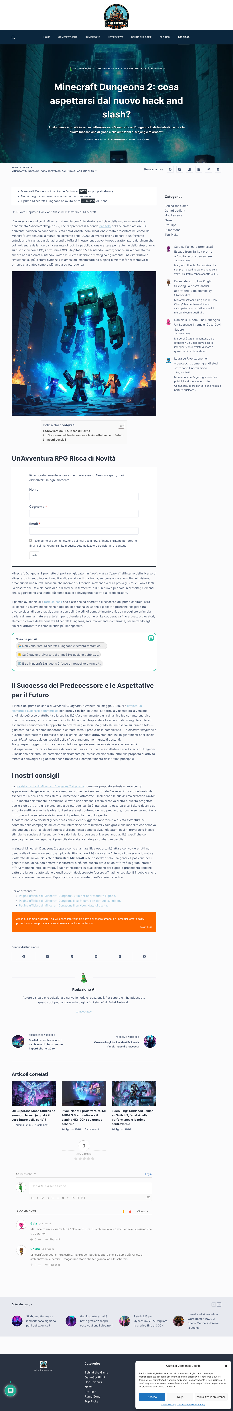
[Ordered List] (52, 1198)
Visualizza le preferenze (211, 1396)
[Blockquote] (63, 1198)
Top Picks (140, 68)
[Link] (73, 1198)
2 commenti (158, 68)
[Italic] (37, 1198)
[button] (226, 1366)
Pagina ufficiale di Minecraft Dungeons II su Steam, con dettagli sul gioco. (70, 900)
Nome (34, 489)
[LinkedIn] (189, 169)
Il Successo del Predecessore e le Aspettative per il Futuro (84, 435)
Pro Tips (170, 225)
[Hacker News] (199, 169)
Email (33, 524)
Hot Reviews (173, 215)
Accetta (152, 1396)
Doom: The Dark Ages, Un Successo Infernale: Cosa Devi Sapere (197, 324)
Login (148, 1173)
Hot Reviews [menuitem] (115, 37)
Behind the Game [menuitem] (141, 37)
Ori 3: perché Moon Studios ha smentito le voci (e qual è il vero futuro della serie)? (33, 1115)
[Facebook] (170, 169)
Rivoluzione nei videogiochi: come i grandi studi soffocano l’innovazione (196, 363)
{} (78, 1197)
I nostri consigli (56, 439)
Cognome (37, 507)
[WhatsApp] (218, 169)
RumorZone (172, 230)
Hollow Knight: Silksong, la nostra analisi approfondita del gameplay (193, 286)
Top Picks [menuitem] (183, 37)
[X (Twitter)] (179, 169)
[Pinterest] (72, 956)
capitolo (105, 226)
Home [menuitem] (47, 37)
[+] (83, 1197)
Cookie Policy (168, 1404)
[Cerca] (13, 37)
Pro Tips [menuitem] (165, 37)
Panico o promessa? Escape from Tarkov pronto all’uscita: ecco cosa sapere (193, 251)
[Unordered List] (57, 1198)
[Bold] (32, 1198)
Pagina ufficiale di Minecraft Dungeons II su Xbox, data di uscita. (63, 905)
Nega (180, 1396)
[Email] (144, 956)
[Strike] (47, 1198)
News (130, 68)
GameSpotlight (175, 211)
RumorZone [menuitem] (93, 37)
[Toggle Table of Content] (119, 426)
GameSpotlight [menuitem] (67, 37)
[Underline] (42, 1198)
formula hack (53, 602)
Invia (34, 555)
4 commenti (42, 1124)
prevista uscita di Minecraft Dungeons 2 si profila (50, 786)
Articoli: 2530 (84, 1011)
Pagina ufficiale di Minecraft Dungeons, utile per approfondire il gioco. (67, 896)
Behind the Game (176, 206)
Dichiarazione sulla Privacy (191, 1404)
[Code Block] (68, 1198)
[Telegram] (208, 169)
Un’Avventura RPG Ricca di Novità (67, 431)
